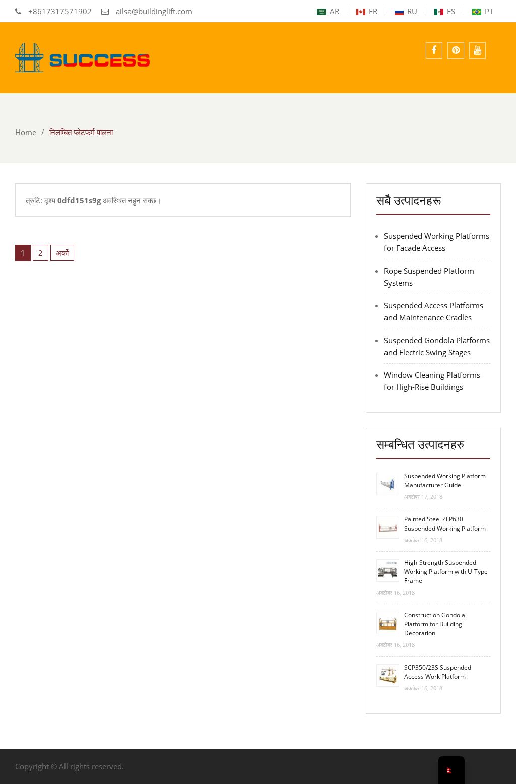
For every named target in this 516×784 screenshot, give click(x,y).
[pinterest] (455, 50)
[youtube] (477, 50)
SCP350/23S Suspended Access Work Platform (437, 672)
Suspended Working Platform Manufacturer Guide (445, 480)
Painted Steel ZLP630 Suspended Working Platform (445, 524)
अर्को (62, 253)
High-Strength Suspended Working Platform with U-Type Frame (446, 571)
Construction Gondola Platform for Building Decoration (434, 624)
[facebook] (434, 50)
